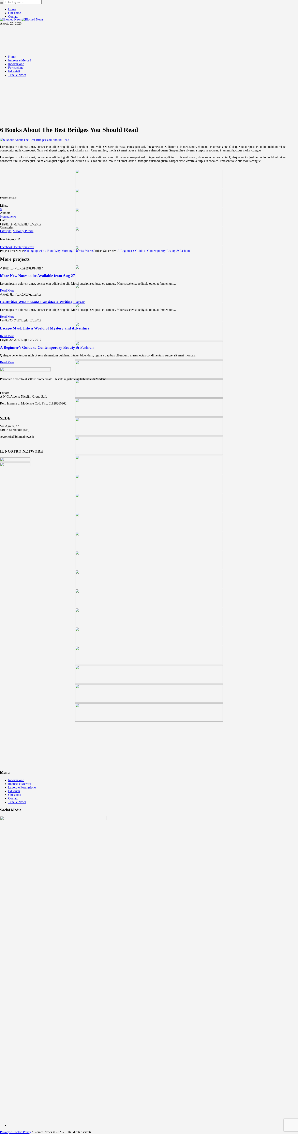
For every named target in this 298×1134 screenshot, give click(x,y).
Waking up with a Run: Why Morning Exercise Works (58, 250)
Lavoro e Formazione (22, 787)
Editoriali (14, 791)
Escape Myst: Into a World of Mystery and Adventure (44, 328)
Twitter (18, 247)
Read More (7, 290)
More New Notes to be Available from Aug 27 (37, 276)
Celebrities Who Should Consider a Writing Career (42, 302)
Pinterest (28, 247)
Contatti (13, 798)
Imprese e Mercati (19, 783)
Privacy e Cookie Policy (15, 1132)
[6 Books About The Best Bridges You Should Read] (34, 140)
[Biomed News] (21, 19)
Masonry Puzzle (23, 231)
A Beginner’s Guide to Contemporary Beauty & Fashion (153, 250)
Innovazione (16, 780)
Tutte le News (17, 802)
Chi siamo (14, 794)
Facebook (6, 247)
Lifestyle (5, 231)
